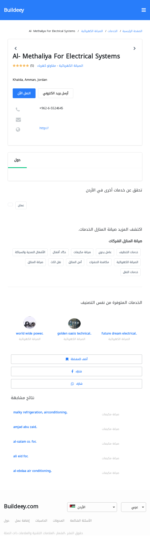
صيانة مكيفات (82, 252)
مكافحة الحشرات (99, 262)
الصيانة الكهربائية (92, 31)
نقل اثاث (56, 262)
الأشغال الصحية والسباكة (30, 252)
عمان (21, 205)
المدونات (58, 521)
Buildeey (14, 10)
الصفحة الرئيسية (132, 31)
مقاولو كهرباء (46, 66)
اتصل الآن (24, 93)
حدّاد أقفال (59, 252)
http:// (44, 128)
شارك (79, 371)
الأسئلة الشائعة (81, 521)
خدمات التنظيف (128, 252)
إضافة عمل (22, 521)
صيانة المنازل (35, 262)
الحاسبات (41, 521)
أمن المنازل (75, 262)
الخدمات (112, 31)
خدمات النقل (130, 272)
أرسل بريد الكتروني (55, 93)
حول (6, 521)
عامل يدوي (105, 252)
